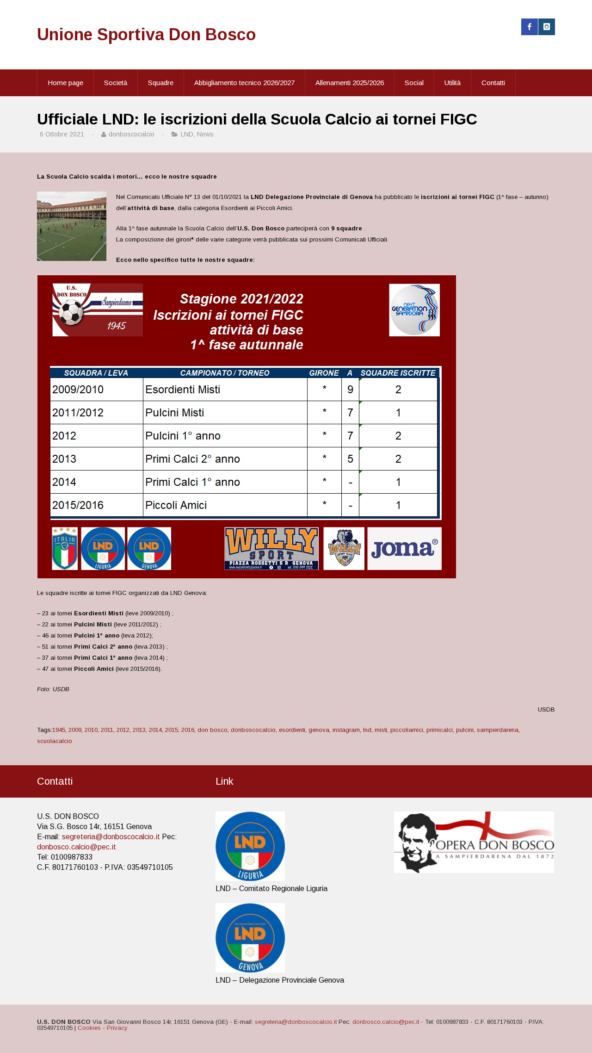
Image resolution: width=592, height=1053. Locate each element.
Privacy (117, 1027)
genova (318, 729)
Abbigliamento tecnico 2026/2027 (244, 83)
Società (115, 83)
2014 (155, 729)
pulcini (465, 729)
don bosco (212, 729)
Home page (65, 83)
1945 (58, 729)
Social (414, 83)
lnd (367, 729)
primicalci (439, 729)
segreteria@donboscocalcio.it (111, 837)
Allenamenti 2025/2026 (349, 83)
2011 (107, 729)
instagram (346, 729)
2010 (91, 729)
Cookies (89, 1027)
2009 (74, 729)
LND (187, 134)
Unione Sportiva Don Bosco (146, 34)
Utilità (452, 83)
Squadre (160, 83)
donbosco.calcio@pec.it (76, 847)
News (205, 134)
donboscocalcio (253, 729)
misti (381, 729)
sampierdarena (497, 729)
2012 (123, 729)
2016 (187, 729)
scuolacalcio (54, 740)
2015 (171, 729)
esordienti (292, 729)
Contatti (493, 83)
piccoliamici (406, 729)
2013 (139, 729)
